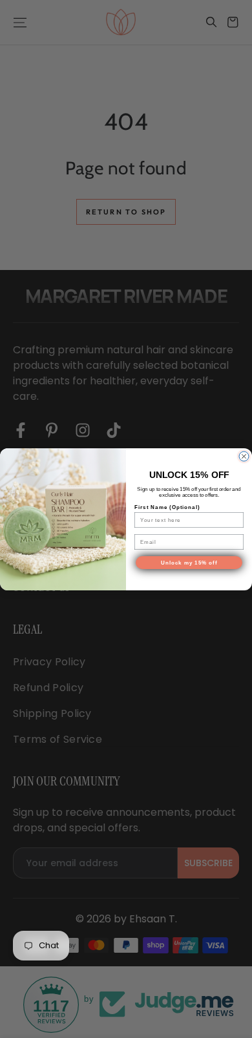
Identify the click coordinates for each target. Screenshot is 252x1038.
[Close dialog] (244, 456)
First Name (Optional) (167, 507)
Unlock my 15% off (189, 562)
